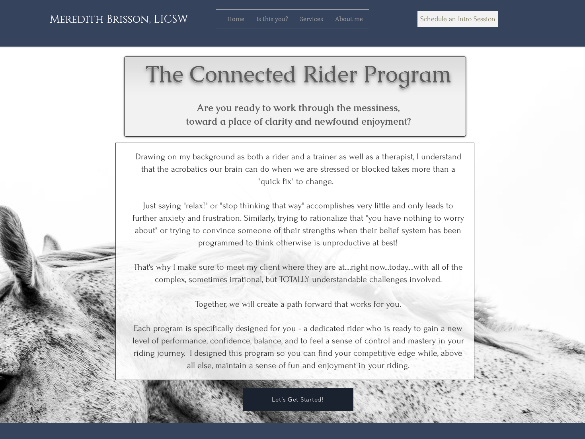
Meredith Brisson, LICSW (119, 19)
